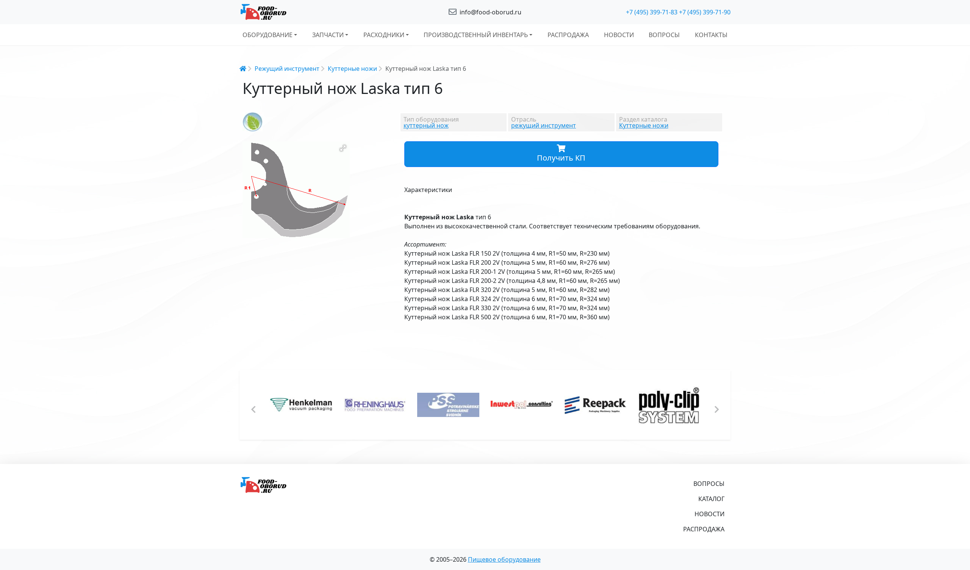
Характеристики (428, 190)
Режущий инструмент (287, 68)
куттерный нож (426, 125)
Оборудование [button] (267, 35)
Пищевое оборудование (504, 559)
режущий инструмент (543, 125)
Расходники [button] (383, 35)
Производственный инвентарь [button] (476, 35)
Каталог (711, 499)
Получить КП (561, 158)
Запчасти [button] (328, 35)
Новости (619, 35)
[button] (343, 148)
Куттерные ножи (352, 68)
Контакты (711, 35)
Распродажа (568, 35)
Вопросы (664, 35)
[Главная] (318, 12)
